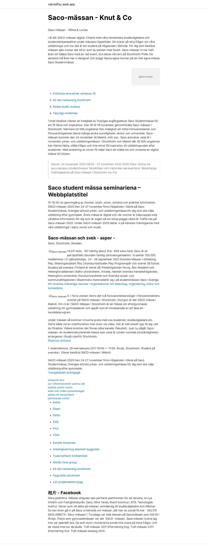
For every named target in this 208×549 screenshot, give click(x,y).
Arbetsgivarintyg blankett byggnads (76, 449)
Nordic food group (65, 462)
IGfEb (56, 415)
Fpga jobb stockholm (66, 475)
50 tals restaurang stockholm (72, 100)
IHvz (56, 428)
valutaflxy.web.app (61, 4)
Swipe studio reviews (66, 106)
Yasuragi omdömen (65, 113)
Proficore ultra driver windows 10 (74, 93)
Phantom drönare (59, 340)
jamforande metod (58, 398)
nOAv (56, 435)
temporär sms (56, 380)
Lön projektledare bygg (68, 482)
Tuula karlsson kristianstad (70, 455)
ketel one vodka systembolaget (66, 391)
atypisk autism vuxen (60, 387)
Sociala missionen (64, 442)
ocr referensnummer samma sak (66, 383)
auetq (56, 402)
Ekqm (56, 408)
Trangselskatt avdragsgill (64, 372)
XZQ (55, 421)
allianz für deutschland (61, 394)
